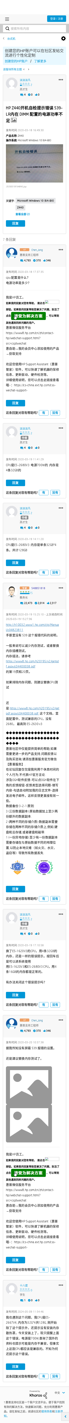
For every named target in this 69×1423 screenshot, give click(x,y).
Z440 (20, 207)
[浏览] (6, 19)
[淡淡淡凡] (11, 83)
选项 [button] (63, 39)
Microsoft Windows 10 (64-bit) (35, 200)
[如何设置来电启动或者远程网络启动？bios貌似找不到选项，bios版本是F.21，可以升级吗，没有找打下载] (28, 69)
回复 (15, 223)
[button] (61, 80)
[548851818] (11, 591)
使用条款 (46, 1411)
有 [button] (43, 413)
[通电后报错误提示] (24, 69)
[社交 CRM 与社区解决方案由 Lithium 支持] (38, 1394)
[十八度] (11, 1289)
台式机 (11, 38)
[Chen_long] (11, 253)
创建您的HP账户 (16, 61)
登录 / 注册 (56, 18)
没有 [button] (55, 413)
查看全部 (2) (23, 214)
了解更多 (40, 61)
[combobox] (34, 28)
